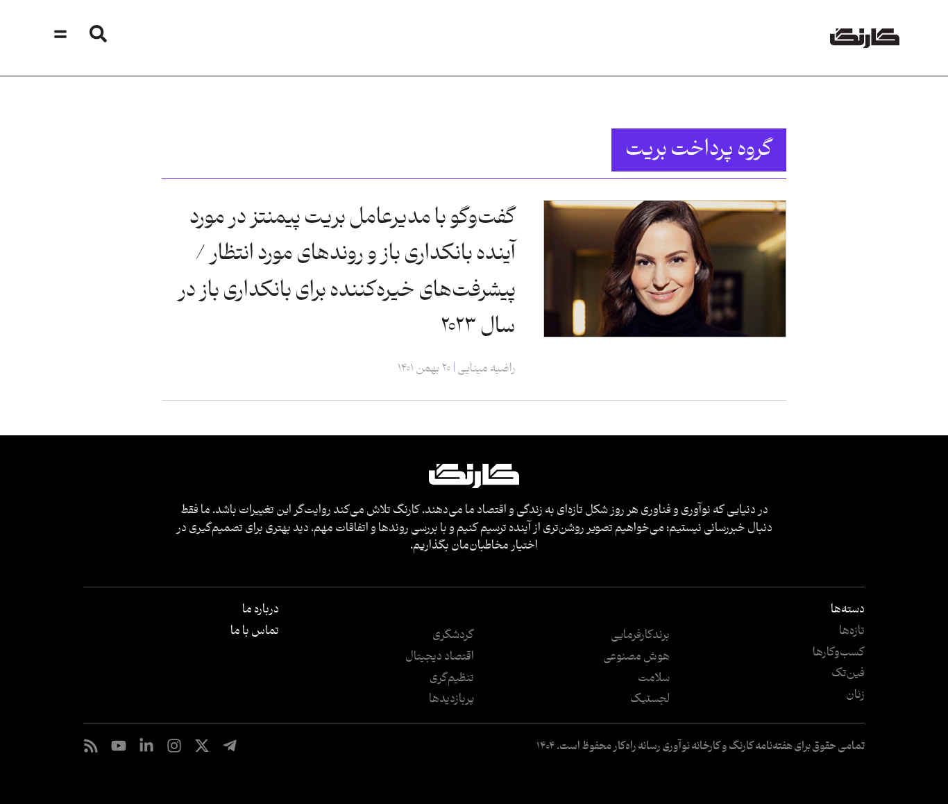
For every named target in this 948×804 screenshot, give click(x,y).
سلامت (654, 678)
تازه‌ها (852, 631)
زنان (855, 695)
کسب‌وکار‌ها (839, 653)
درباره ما (260, 610)
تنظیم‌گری (452, 678)
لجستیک (650, 699)
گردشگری (453, 635)
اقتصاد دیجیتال (439, 657)
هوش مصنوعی (636, 657)
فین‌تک (848, 673)
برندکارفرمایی (640, 635)
